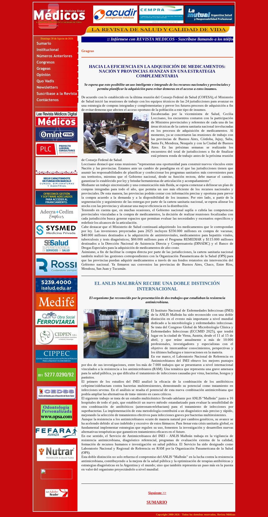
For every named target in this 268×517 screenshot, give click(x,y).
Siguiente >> (157, 493)
